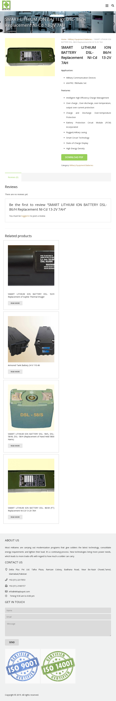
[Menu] (107, 5)
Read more (15, 303)
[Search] (113, 5)
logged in (25, 216)
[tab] (13, 177)
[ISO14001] (58, 666)
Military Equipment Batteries (80, 39)
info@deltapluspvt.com (19, 591)
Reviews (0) (13, 177)
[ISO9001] (22, 666)
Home (63, 39)
